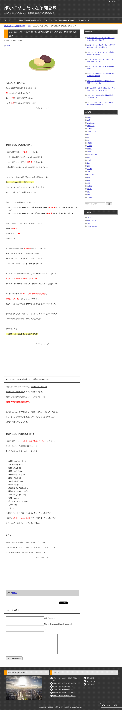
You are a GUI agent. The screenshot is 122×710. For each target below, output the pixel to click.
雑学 (88, 194)
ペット (89, 134)
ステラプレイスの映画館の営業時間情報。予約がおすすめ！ (100, 96)
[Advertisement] (42, 124)
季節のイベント (92, 154)
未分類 (89, 169)
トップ (9, 20)
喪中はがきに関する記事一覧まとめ (64, 683)
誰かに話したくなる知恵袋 (30, 7)
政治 (88, 163)
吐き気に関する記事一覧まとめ (63, 686)
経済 (88, 183)
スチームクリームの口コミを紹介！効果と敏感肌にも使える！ (100, 53)
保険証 (89, 143)
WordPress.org (92, 226)
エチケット (90, 126)
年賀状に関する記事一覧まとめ (63, 693)
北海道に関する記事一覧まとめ (63, 689)
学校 (88, 157)
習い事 (89, 189)
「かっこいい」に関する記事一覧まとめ (61, 20)
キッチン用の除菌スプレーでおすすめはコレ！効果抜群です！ (100, 75)
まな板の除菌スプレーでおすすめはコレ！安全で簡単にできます (100, 60)
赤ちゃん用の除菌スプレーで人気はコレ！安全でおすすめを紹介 (100, 82)
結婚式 (89, 186)
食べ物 (7, 45)
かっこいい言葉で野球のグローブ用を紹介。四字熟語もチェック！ (100, 103)
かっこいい (90, 123)
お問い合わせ (85, 20)
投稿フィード (91, 220)
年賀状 (89, 160)
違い (88, 192)
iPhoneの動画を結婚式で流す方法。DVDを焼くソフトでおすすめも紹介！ (101, 89)
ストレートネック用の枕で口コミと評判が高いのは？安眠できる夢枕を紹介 (100, 46)
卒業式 (89, 151)
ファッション (91, 131)
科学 (88, 180)
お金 (88, 120)
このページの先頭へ (111, 705)
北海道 (89, 149)
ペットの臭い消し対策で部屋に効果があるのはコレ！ (100, 68)
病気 (88, 177)
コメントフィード (93, 223)
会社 (88, 137)
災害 (88, 172)
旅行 (88, 166)
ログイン (90, 217)
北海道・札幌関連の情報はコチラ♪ (30, 20)
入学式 (89, 146)
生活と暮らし (91, 174)
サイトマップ (91, 681)
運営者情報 (90, 678)
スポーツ (90, 129)
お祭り (89, 117)
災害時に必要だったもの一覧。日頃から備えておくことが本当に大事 (100, 39)
